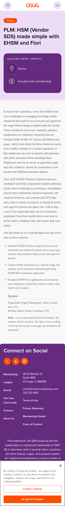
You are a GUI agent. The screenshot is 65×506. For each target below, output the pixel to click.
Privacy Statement (33, 408)
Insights (8, 382)
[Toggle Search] (8, 5)
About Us (9, 418)
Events (7, 390)
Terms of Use (30, 400)
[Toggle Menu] (57, 5)
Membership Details (34, 416)
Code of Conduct (32, 424)
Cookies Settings (32, 489)
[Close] (61, 466)
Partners (8, 410)
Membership (11, 374)
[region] (32, 483)
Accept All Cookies (32, 499)
